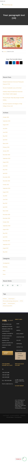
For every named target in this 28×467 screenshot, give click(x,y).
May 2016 (5, 251)
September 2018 (6, 225)
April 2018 (5, 237)
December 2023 (6, 154)
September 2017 (6, 244)
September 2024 (6, 121)
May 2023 (5, 169)
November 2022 (6, 180)
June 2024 (5, 132)
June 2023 (5, 165)
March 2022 (5, 210)
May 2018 (5, 233)
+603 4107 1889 (5, 374)
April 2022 (5, 207)
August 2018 (5, 229)
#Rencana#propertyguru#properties (10, 301)
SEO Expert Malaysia (10, 417)
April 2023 (5, 173)
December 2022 (6, 177)
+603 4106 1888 (5, 372)
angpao (4, 303)
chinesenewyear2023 (7, 305)
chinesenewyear (11, 303)
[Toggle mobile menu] (25, 6)
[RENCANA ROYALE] (14, 286)
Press (4, 274)
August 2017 (5, 248)
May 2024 (5, 136)
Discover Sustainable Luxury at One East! (12, 87)
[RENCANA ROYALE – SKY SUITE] (19, 286)
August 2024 (5, 124)
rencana (4, 51)
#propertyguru (11, 298)
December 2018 (6, 214)
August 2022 (5, 192)
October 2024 (6, 117)
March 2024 (5, 143)
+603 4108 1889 (5, 377)
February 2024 (6, 147)
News (4, 270)
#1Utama (5, 298)
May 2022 (5, 203)
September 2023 (6, 158)
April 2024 (5, 139)
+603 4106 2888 (7, 380)
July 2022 (5, 195)
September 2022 (6, 188)
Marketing (5, 266)
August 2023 (5, 162)
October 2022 (6, 184)
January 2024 (6, 151)
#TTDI (21, 301)
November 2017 (6, 240)
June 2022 (5, 199)
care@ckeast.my (9, 383)
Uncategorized (6, 263)
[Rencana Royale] (4, 286)
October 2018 (6, 222)
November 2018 (6, 218)
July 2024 (5, 128)
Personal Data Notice (18, 417)
